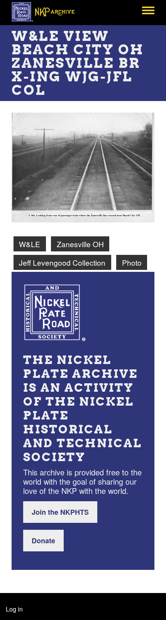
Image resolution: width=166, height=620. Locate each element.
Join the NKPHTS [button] (60, 512)
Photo (132, 262)
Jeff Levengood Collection (62, 262)
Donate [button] (43, 541)
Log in (14, 609)
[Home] (47, 11)
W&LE (29, 244)
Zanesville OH (80, 244)
